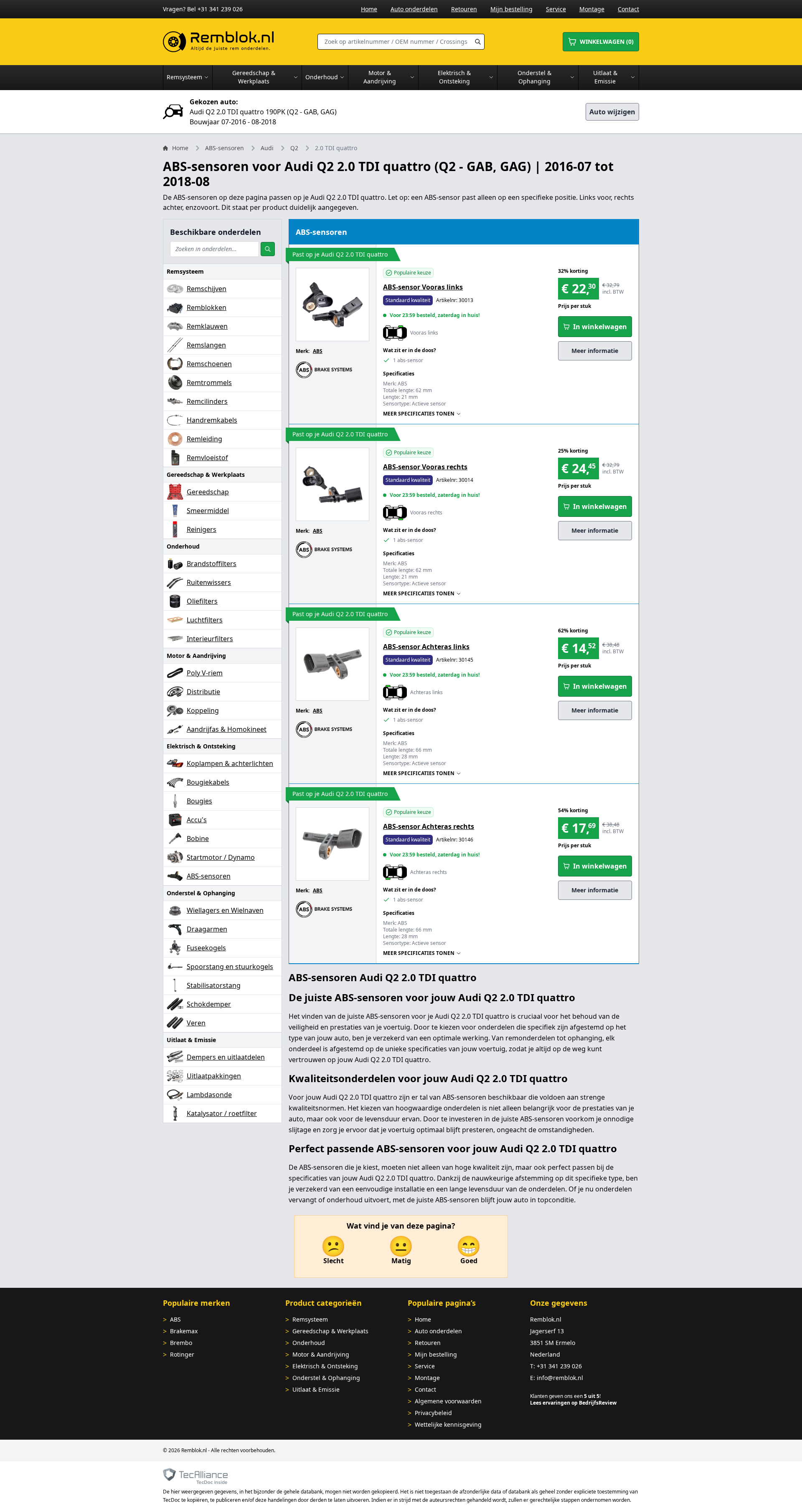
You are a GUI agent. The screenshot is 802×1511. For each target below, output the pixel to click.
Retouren (464, 9)
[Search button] (478, 41)
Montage (591, 9)
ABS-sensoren (224, 148)
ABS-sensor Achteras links (426, 646)
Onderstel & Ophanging (326, 1378)
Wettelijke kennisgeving (448, 1424)
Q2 (294, 148)
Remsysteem (310, 1319)
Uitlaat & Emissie (316, 1389)
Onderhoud (308, 1343)
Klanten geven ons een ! (565, 1396)
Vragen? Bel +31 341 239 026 (203, 9)
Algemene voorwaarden (448, 1401)
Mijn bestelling (511, 9)
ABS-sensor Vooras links (423, 287)
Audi (267, 148)
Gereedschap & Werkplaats (330, 1331)
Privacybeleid (433, 1413)
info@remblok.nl (560, 1378)
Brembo (181, 1343)
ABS (317, 351)
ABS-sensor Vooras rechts (425, 466)
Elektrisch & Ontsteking (325, 1366)
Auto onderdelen (414, 9)
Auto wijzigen (612, 111)
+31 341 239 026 (559, 1366)
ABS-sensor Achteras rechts (428, 826)
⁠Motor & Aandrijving (320, 1354)
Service (556, 9)
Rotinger (182, 1354)
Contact (628, 9)
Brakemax (184, 1331)
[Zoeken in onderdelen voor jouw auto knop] (268, 249)
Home (369, 9)
